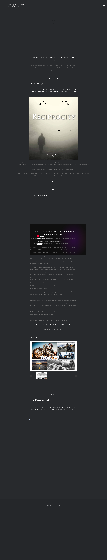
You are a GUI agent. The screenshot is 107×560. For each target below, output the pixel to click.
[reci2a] (53, 97)
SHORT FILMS (28, 544)
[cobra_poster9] (53, 419)
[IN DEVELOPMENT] (79, 526)
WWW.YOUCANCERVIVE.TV (54, 329)
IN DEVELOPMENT (79, 544)
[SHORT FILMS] (27, 526)
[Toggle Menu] (104, 6)
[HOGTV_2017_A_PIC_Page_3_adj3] (41, 372)
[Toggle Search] (99, 6)
